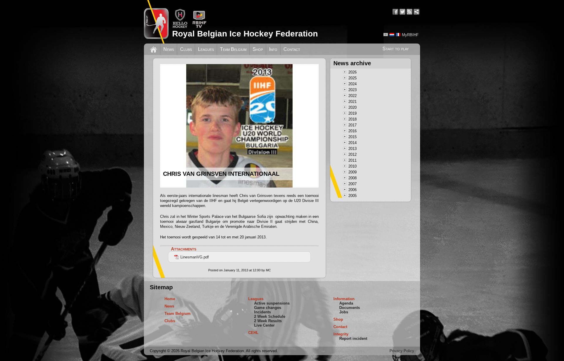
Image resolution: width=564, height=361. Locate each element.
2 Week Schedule (269, 316)
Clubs (186, 49)
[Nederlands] (392, 34)
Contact (291, 49)
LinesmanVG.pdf (194, 257)
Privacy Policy (402, 351)
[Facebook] (395, 12)
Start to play (395, 48)
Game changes (267, 307)
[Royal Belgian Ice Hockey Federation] (156, 22)
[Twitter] (402, 12)
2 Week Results (268, 321)
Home (169, 299)
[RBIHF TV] (199, 27)
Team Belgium (233, 49)
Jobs (343, 312)
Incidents (262, 312)
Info (273, 49)
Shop (258, 49)
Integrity (340, 334)
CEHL (253, 332)
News (168, 49)
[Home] (153, 49)
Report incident (353, 338)
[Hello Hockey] (179, 27)
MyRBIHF (410, 35)
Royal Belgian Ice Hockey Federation (245, 33)
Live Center (264, 325)
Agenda (346, 303)
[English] (385, 34)
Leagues (206, 49)
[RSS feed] (409, 12)
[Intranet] (416, 12)
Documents (349, 307)
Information (344, 299)
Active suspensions (272, 303)
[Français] (398, 34)
